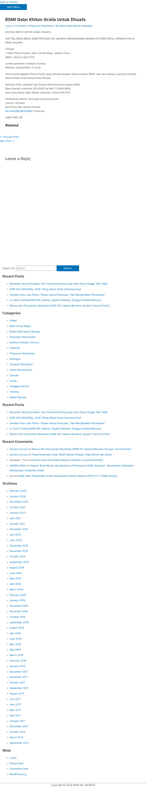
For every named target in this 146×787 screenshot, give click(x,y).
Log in (13, 757)
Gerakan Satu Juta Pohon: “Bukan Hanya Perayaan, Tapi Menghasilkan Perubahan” (57, 294)
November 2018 (19, 611)
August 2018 (17, 627)
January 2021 (17, 523)
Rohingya (15, 359)
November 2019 (19, 551)
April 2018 (15, 649)
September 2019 (19, 562)
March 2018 (16, 655)
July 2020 (15, 534)
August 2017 (17, 693)
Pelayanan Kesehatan (41, 25)
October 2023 (18, 507)
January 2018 (17, 666)
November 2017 (19, 677)
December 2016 (19, 726)
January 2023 (18, 512)
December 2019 (19, 545)
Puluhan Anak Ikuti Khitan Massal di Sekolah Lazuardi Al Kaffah (67, 460)
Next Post (7, 141)
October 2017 (17, 682)
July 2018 (15, 633)
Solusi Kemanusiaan (21, 369)
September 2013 (19, 742)
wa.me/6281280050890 (19, 111)
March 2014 (16, 737)
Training (14, 391)
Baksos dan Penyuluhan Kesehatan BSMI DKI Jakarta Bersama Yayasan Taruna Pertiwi (59, 305)
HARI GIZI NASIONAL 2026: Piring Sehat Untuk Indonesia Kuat (45, 289)
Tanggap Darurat (19, 386)
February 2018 (18, 660)
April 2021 (15, 518)
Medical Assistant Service (24, 342)
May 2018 (15, 644)
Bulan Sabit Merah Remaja (25, 331)
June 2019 (16, 573)
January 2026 (18, 496)
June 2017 (15, 704)
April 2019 (15, 584)
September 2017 (19, 688)
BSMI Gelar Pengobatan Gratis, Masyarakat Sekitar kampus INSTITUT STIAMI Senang (67, 475)
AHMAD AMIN (17, 465)
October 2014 (17, 731)
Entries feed (16, 763)
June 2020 (16, 540)
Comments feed (19, 768)
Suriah (13, 380)
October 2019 (17, 556)
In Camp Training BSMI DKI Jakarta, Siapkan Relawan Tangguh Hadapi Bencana (55, 300)
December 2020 (19, 529)
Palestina (15, 348)
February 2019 (18, 595)
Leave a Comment (15, 25)
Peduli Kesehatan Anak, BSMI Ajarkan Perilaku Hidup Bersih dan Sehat (72, 454)
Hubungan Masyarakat (23, 336)
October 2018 (17, 616)
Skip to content (8, 2)
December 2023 (19, 501)
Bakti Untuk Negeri (20, 326)
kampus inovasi (18, 449)
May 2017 (15, 710)
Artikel (13, 320)
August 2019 (17, 567)
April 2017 (15, 715)
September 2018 (19, 622)
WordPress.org (18, 774)
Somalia (14, 375)
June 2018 (15, 638)
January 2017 (17, 721)
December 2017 (19, 671)
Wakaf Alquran (18, 397)
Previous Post (9, 136)
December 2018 (19, 605)
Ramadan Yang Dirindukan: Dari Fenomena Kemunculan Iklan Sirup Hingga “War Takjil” (59, 283)
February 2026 (18, 490)
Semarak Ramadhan (21, 364)
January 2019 (17, 600)
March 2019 (16, 589)
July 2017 (15, 699)
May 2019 (15, 578)
